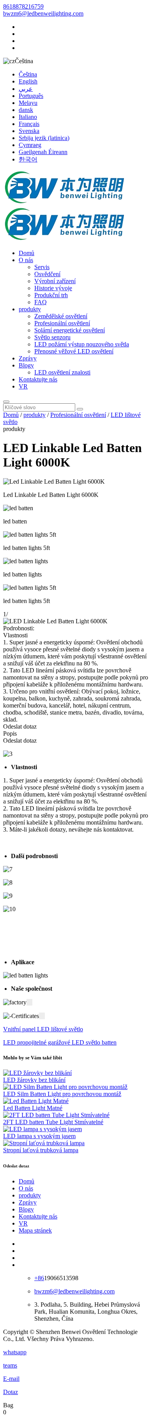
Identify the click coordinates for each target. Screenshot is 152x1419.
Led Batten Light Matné (32, 1108)
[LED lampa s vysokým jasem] (42, 1129)
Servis (41, 267)
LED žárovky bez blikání (34, 1080)
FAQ (40, 302)
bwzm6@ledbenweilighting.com (43, 13)
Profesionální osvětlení (62, 323)
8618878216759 (23, 6)
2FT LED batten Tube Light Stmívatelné (53, 1122)
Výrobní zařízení (55, 281)
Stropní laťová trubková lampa (40, 1150)
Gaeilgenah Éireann (43, 152)
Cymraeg (30, 145)
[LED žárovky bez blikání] (37, 1073)
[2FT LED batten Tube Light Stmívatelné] (56, 1115)
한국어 (28, 159)
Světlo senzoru (52, 337)
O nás (26, 260)
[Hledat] (6, 402)
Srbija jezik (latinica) (44, 138)
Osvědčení (47, 274)
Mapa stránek (35, 1230)
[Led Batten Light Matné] (36, 1101)
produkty (30, 309)
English (28, 81)
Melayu (28, 102)
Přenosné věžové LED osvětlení (73, 351)
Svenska (29, 131)
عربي (26, 88)
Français (29, 124)
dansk (26, 109)
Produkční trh (51, 295)
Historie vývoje (53, 288)
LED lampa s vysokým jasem (39, 1136)
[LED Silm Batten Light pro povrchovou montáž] (65, 1087)
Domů (26, 253)
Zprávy (28, 358)
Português (31, 95)
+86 (39, 1278)
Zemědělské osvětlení (60, 316)
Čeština (28, 74)
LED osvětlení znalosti (62, 372)
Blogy (26, 365)
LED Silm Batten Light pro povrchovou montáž (62, 1094)
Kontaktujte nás (38, 379)
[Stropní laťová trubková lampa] (44, 1143)
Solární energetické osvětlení (69, 330)
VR (23, 386)
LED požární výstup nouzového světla (81, 344)
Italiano (28, 117)
